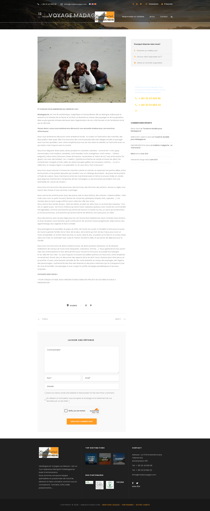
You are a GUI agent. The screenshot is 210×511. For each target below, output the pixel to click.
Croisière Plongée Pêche (91, 459)
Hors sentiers (105, 459)
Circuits (83, 16)
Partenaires (128, 505)
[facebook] (133, 4)
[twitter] (141, 4)
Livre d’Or (144, 153)
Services (58, 16)
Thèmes (71, 16)
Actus (152, 16)
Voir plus (120, 482)
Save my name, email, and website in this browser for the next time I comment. (81, 393)
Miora (133, 153)
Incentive (119, 459)
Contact (164, 16)
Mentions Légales (111, 505)
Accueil (45, 16)
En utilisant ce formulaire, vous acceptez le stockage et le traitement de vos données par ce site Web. (79, 399)
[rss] (137, 4)
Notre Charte (143, 505)
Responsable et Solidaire (133, 16)
